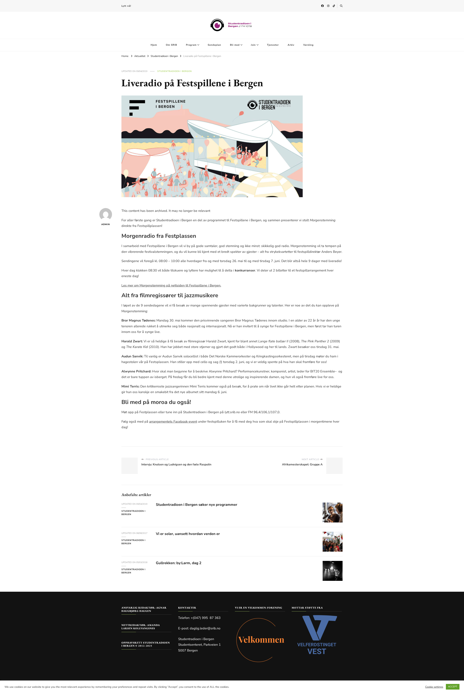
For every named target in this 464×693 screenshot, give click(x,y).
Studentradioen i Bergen (174, 71)
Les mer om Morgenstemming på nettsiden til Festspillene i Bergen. (171, 285)
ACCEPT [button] (452, 686)
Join (253, 45)
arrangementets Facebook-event (173, 421)
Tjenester (273, 45)
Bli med (235, 45)
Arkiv (291, 45)
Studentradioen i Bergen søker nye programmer (196, 504)
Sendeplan (214, 45)
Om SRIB (171, 45)
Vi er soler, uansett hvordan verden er (188, 533)
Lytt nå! (126, 6)
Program (191, 45)
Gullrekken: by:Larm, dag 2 (178, 563)
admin (105, 224)
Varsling (308, 45)
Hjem (154, 45)
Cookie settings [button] (434, 686)
